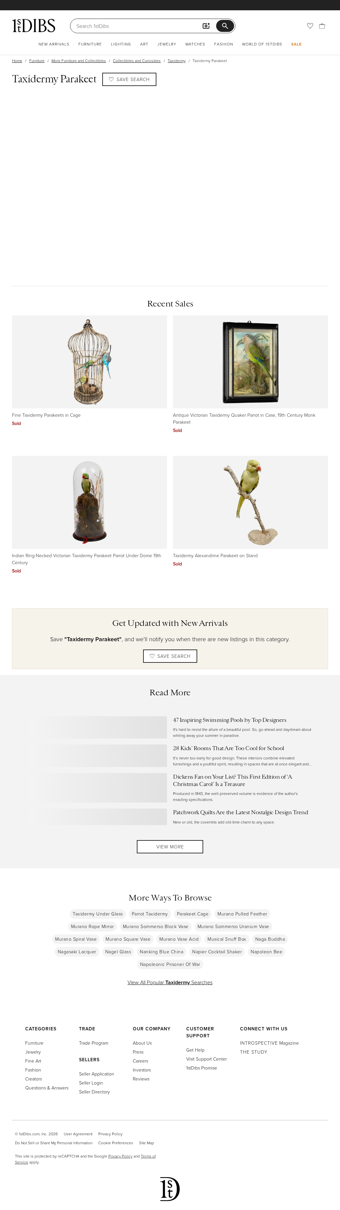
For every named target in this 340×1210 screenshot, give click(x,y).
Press (138, 1052)
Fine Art (33, 1061)
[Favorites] (310, 26)
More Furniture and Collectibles (78, 60)
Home (17, 60)
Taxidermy (177, 60)
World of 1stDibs (262, 44)
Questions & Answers (46, 1087)
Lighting (121, 44)
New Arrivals (54, 44)
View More (170, 846)
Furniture (90, 44)
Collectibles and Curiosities (137, 60)
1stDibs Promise (201, 1068)
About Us (142, 1043)
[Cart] (322, 26)
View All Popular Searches (170, 982)
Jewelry (166, 44)
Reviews (141, 1079)
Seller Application (96, 1074)
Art (144, 44)
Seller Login (91, 1083)
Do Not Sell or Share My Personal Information (53, 1143)
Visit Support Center (206, 1059)
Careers (140, 1061)
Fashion (223, 44)
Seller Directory (94, 1091)
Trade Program (93, 1043)
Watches (195, 44)
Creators (33, 1079)
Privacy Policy (110, 1134)
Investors (142, 1070)
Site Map (146, 1143)
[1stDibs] (33, 25)
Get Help (195, 1050)
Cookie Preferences (115, 1143)
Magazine (269, 1043)
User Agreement (78, 1134)
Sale (296, 44)
